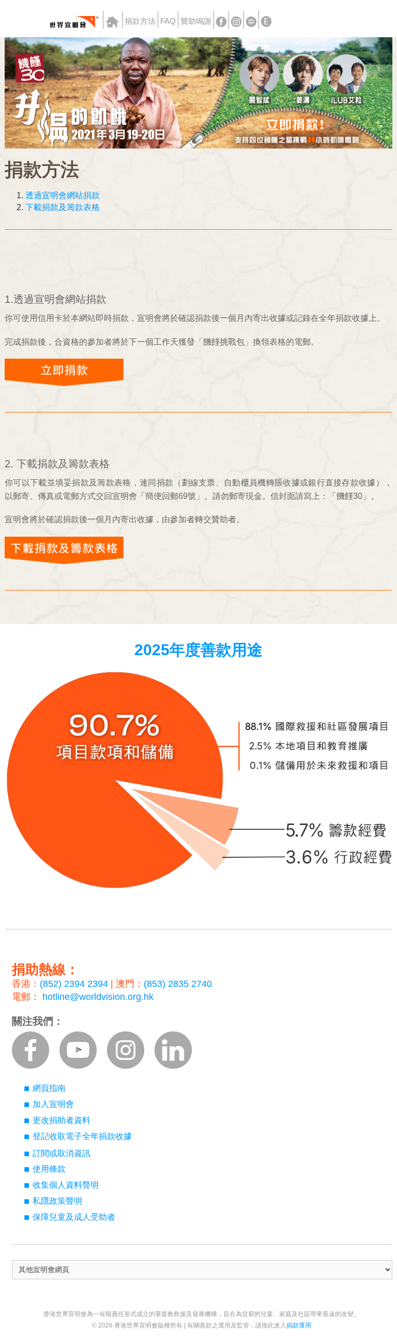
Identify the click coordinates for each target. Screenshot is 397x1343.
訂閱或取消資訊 (61, 1153)
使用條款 (49, 1168)
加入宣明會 (53, 1104)
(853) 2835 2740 (178, 984)
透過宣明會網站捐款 (62, 195)
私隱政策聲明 (57, 1201)
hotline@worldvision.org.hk (98, 997)
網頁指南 (49, 1088)
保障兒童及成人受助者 (74, 1217)
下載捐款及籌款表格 (62, 207)
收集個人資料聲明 (66, 1184)
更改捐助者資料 (61, 1120)
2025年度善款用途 (198, 649)
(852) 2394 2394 (74, 984)
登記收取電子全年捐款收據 (82, 1136)
